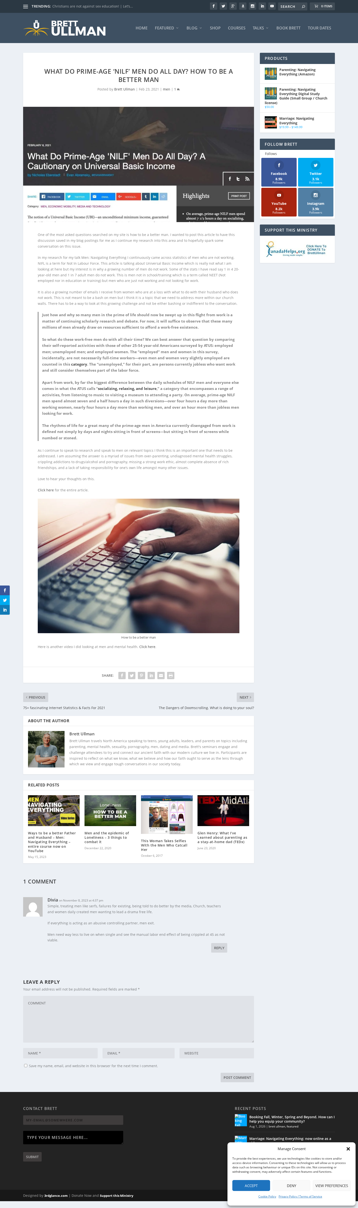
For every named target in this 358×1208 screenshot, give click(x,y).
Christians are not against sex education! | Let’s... (92, 6)
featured (292, 1126)
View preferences (331, 1185)
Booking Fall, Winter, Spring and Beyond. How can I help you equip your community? (292, 1119)
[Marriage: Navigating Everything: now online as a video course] (241, 1142)
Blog (192, 28)
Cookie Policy (267, 1196)
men (166, 89)
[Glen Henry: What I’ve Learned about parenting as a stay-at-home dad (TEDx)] (223, 810)
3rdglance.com (56, 1195)
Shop (215, 28)
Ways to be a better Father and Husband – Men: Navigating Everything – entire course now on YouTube (52, 842)
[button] (348, 1148)
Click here (46, 490)
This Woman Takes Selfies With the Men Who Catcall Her (164, 845)
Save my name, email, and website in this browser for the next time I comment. (93, 1066)
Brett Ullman (124, 89)
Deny (291, 1185)
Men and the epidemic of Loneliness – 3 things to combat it (107, 837)
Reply (219, 948)
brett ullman (277, 1126)
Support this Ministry (116, 1195)
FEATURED (164, 28)
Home (142, 28)
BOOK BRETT (288, 28)
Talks (258, 28)
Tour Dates (319, 28)
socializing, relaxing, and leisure (127, 388)
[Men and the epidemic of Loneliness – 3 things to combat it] (110, 810)
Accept (251, 1185)
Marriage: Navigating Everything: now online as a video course (290, 1140)
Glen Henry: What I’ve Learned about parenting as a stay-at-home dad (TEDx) (222, 837)
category (79, 364)
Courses (236, 28)
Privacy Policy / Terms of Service (300, 1196)
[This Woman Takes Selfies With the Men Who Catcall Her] (167, 814)
